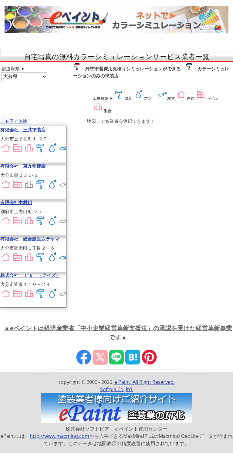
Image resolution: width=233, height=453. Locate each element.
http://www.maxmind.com (59, 436)
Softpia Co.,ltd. (116, 389)
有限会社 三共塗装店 (23, 129)
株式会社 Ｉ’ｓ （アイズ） (30, 275)
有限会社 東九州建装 (23, 166)
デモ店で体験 (13, 121)
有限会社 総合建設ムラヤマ (29, 239)
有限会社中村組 (16, 202)
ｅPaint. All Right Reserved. (144, 382)
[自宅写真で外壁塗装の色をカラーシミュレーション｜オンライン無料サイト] (116, 32)
